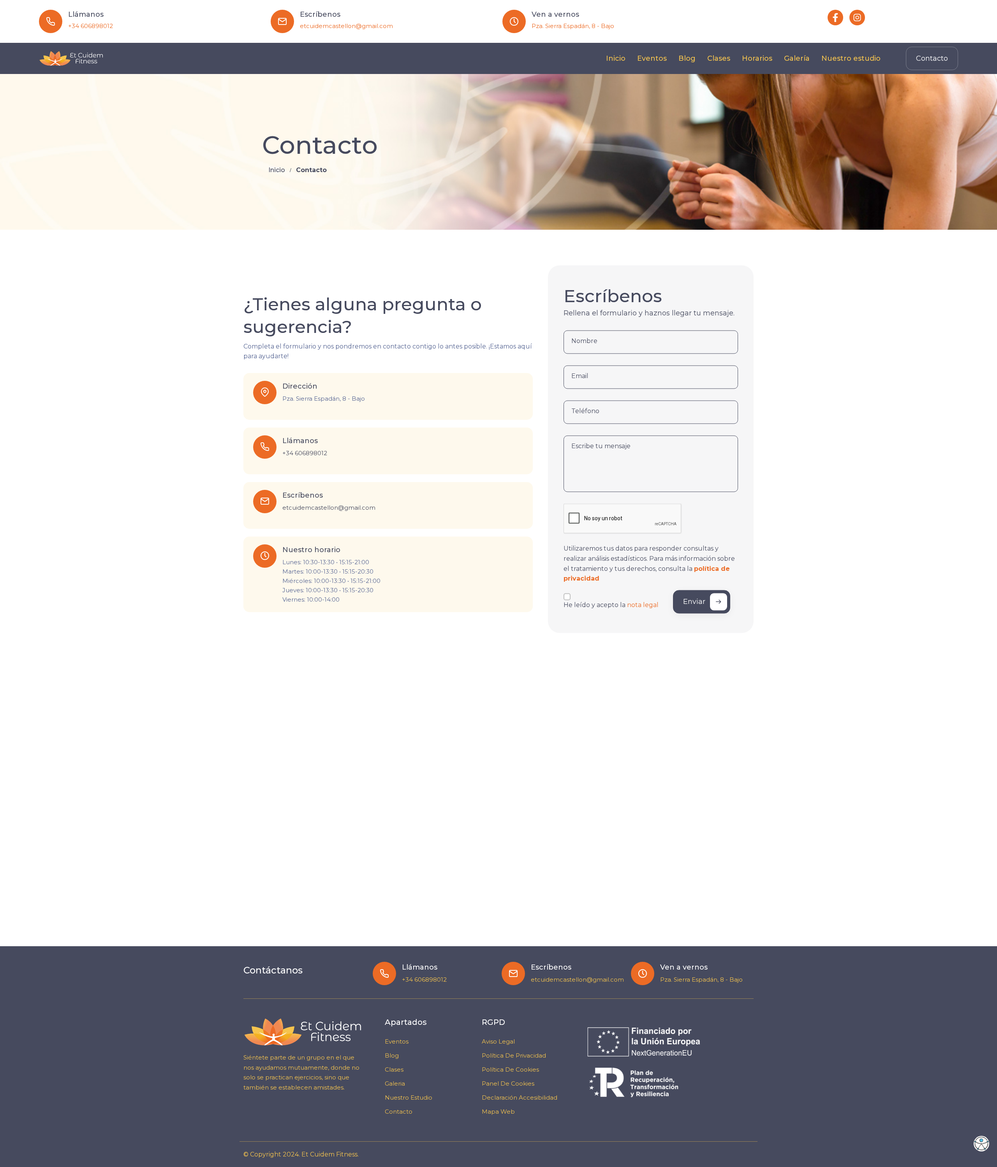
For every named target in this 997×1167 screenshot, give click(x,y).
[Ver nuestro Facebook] (835, 17)
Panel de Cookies (508, 1083)
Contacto (932, 58)
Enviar (694, 601)
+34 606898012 (90, 26)
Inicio (276, 170)
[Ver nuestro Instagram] (857, 17)
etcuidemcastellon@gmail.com (346, 26)
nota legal (643, 605)
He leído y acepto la (611, 605)
